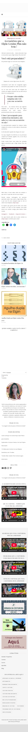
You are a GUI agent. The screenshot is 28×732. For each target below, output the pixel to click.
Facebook (11, 214)
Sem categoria (7, 712)
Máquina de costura (14, 38)
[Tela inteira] (24, 498)
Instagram (4, 214)
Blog (2, 668)
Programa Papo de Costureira (11, 709)
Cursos (3, 662)
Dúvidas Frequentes (6, 656)
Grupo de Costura (20, 214)
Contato (3, 659)
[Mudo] (22, 498)
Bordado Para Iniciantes (10, 684)
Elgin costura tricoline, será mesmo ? (13, 286)
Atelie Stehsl (7, 238)
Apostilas (3, 665)
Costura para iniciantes (10, 693)
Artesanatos (6, 681)
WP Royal (17, 721)
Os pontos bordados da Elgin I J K (12, 263)
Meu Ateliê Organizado (9, 699)
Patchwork (20, 706)
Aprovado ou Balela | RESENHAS (12, 678)
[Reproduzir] (3, 498)
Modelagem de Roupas (9, 702)
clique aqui (15, 202)
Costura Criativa (8, 690)
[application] (14, 493)
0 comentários (17, 50)
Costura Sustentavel (9, 696)
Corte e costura (7, 687)
